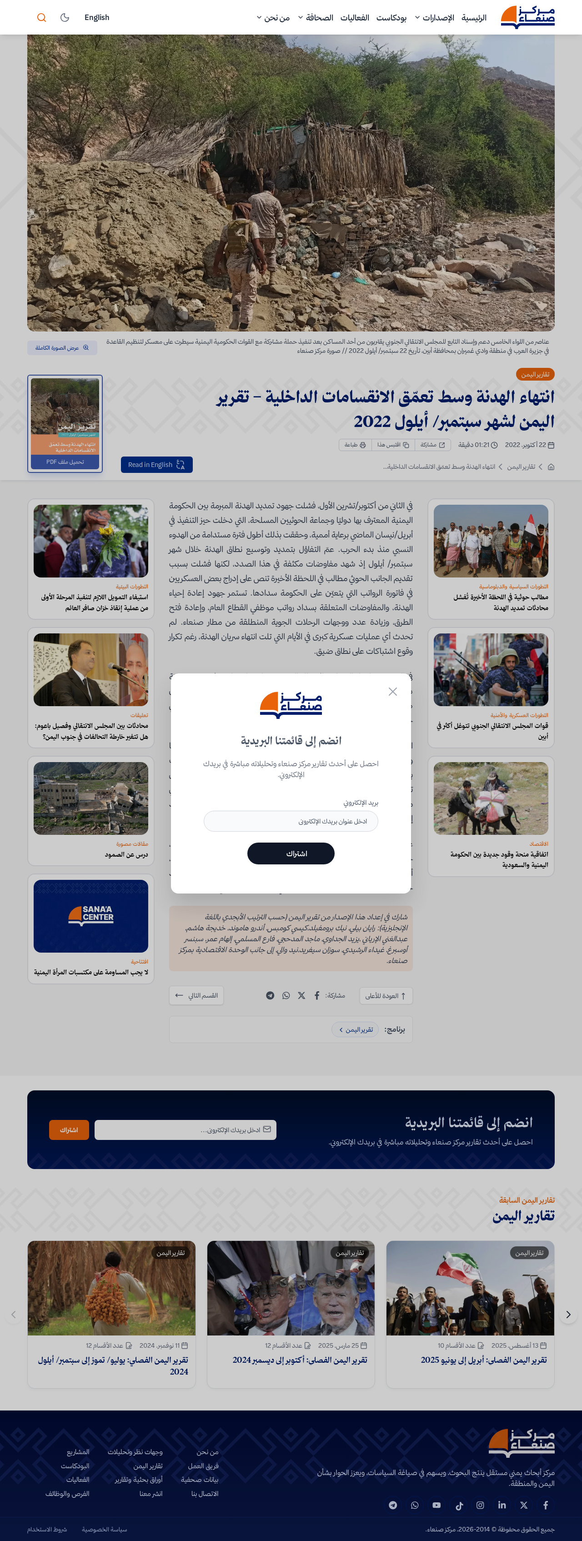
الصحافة (319, 17)
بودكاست (391, 17)
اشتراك (296, 853)
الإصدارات (438, 17)
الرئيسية (474, 17)
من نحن (277, 17)
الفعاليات (355, 17)
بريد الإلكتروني (361, 802)
